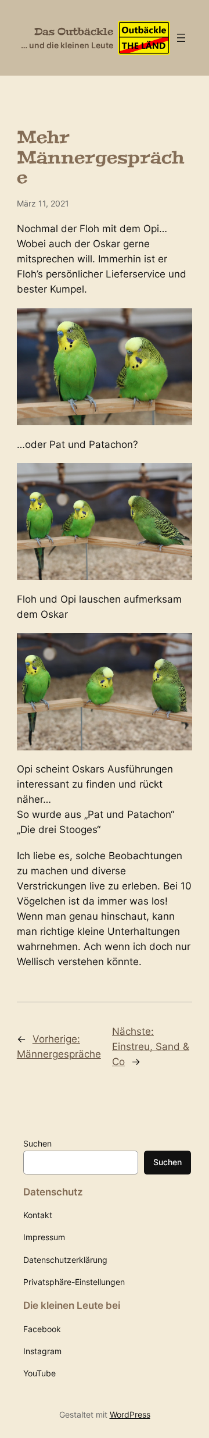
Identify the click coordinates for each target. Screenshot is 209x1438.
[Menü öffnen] (181, 38)
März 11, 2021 (43, 203)
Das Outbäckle (73, 31)
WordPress (130, 1414)
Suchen (37, 1143)
